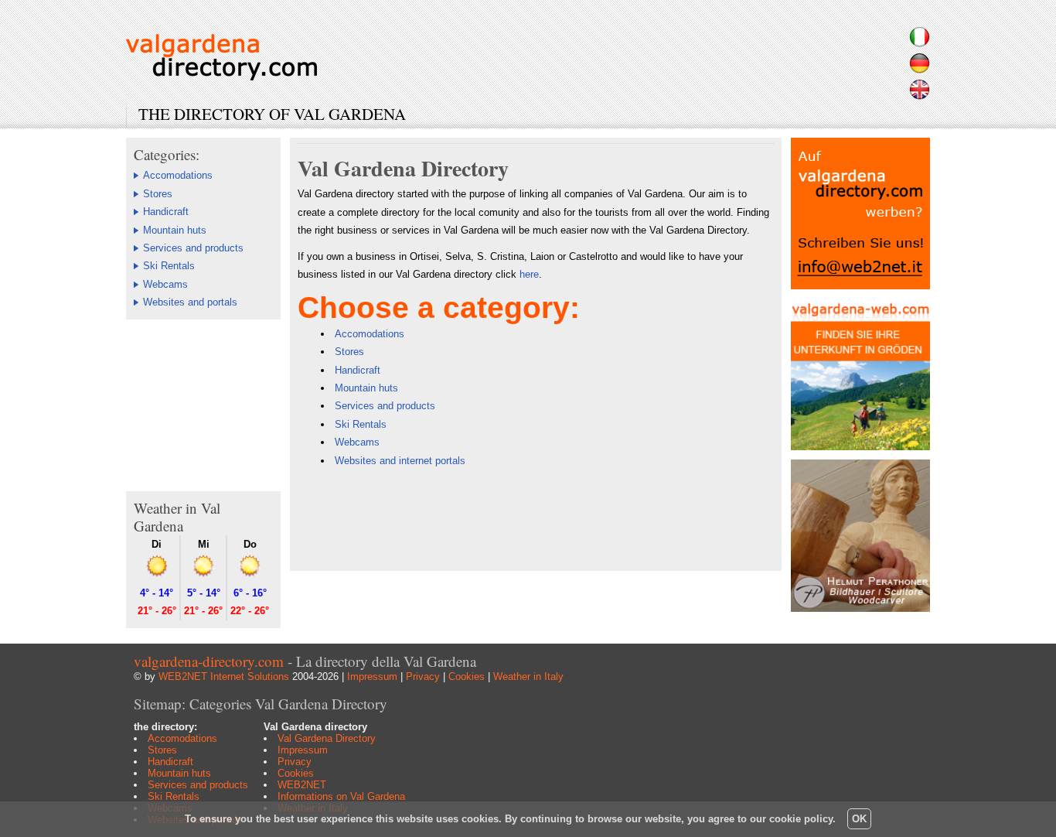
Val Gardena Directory (327, 738)
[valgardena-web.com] (221, 76)
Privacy (423, 676)
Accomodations (178, 175)
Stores (157, 194)
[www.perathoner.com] (860, 608)
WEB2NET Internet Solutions (223, 676)
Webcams (165, 284)
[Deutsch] (919, 69)
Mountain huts (174, 230)
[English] (919, 95)
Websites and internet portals (400, 460)
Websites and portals (190, 302)
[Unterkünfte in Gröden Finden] (860, 447)
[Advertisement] (203, 404)
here (529, 274)
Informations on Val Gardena (341, 796)
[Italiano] (919, 43)
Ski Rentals (169, 266)
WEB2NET (302, 785)
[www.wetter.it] (157, 574)
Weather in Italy (528, 676)
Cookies (466, 676)
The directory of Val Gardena (272, 114)
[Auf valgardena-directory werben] (860, 286)
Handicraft (166, 211)
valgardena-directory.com (209, 661)
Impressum (372, 676)
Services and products (193, 248)
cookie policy (801, 819)
